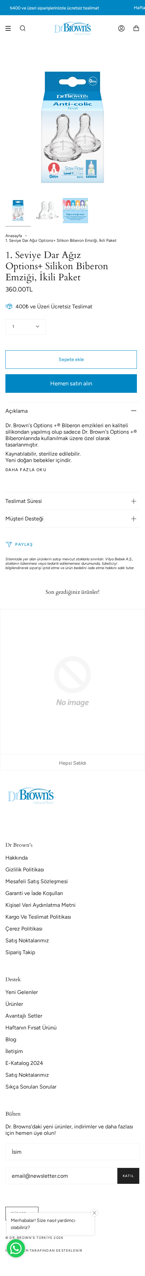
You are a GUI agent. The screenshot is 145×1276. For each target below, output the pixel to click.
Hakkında (16, 857)
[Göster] (10, 28)
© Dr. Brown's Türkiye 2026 (34, 1237)
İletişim (14, 1051)
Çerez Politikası (23, 928)
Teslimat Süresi (23, 501)
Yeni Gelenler (21, 992)
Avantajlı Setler (23, 1016)
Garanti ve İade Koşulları (34, 893)
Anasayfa (13, 235)
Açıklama (16, 411)
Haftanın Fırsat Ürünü (31, 1027)
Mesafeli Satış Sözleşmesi (36, 881)
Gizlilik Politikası (24, 869)
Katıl (128, 1176)
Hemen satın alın (71, 383)
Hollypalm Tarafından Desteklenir (43, 1250)
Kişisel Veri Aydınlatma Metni (40, 905)
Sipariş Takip (20, 952)
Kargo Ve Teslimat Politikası (38, 917)
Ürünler (14, 1004)
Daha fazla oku (25, 470)
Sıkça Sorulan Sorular (30, 1086)
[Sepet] (136, 28)
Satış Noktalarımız (27, 940)
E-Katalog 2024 (24, 1063)
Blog (10, 1039)
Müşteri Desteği (24, 518)
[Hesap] (121, 28)
